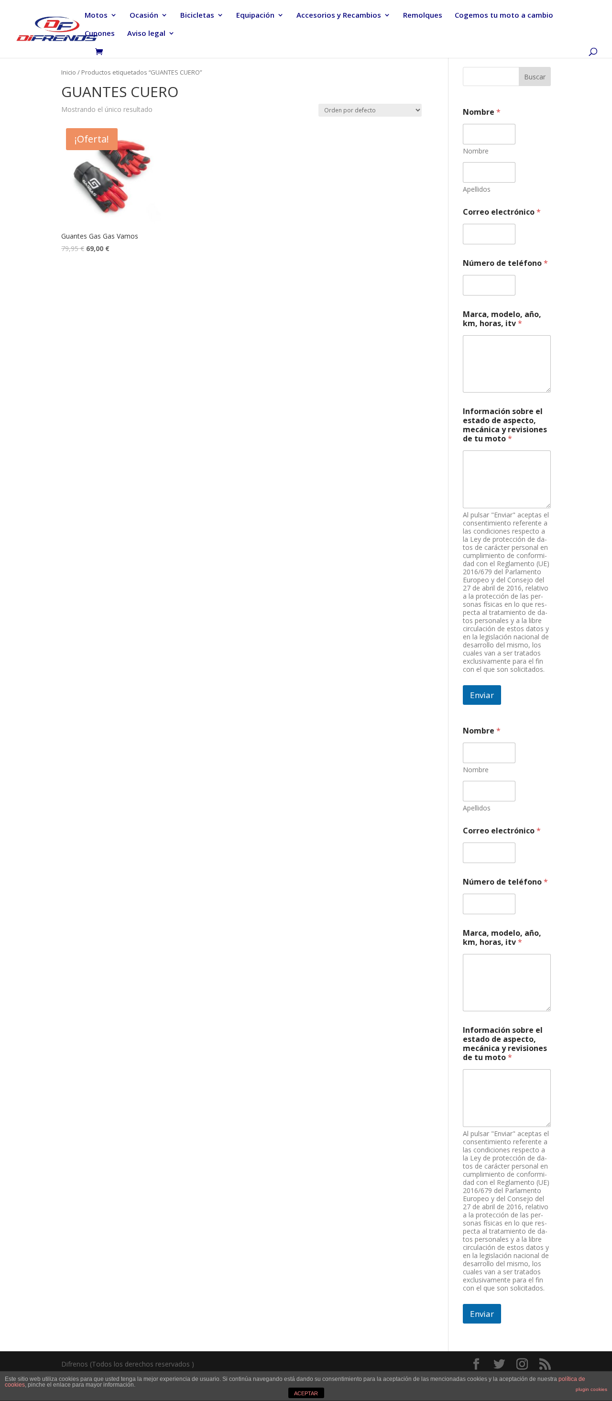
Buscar (535, 76)
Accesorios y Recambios (338, 15)
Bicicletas (197, 15)
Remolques (422, 15)
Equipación (255, 15)
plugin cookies (591, 1389)
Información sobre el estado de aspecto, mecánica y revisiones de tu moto (505, 425)
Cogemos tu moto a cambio (504, 15)
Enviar (482, 695)
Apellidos (477, 189)
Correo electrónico (502, 212)
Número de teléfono (505, 263)
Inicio (68, 72)
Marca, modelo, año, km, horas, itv (502, 319)
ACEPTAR (306, 1393)
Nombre (476, 151)
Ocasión (144, 15)
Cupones (100, 34)
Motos (96, 15)
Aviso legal (146, 34)
